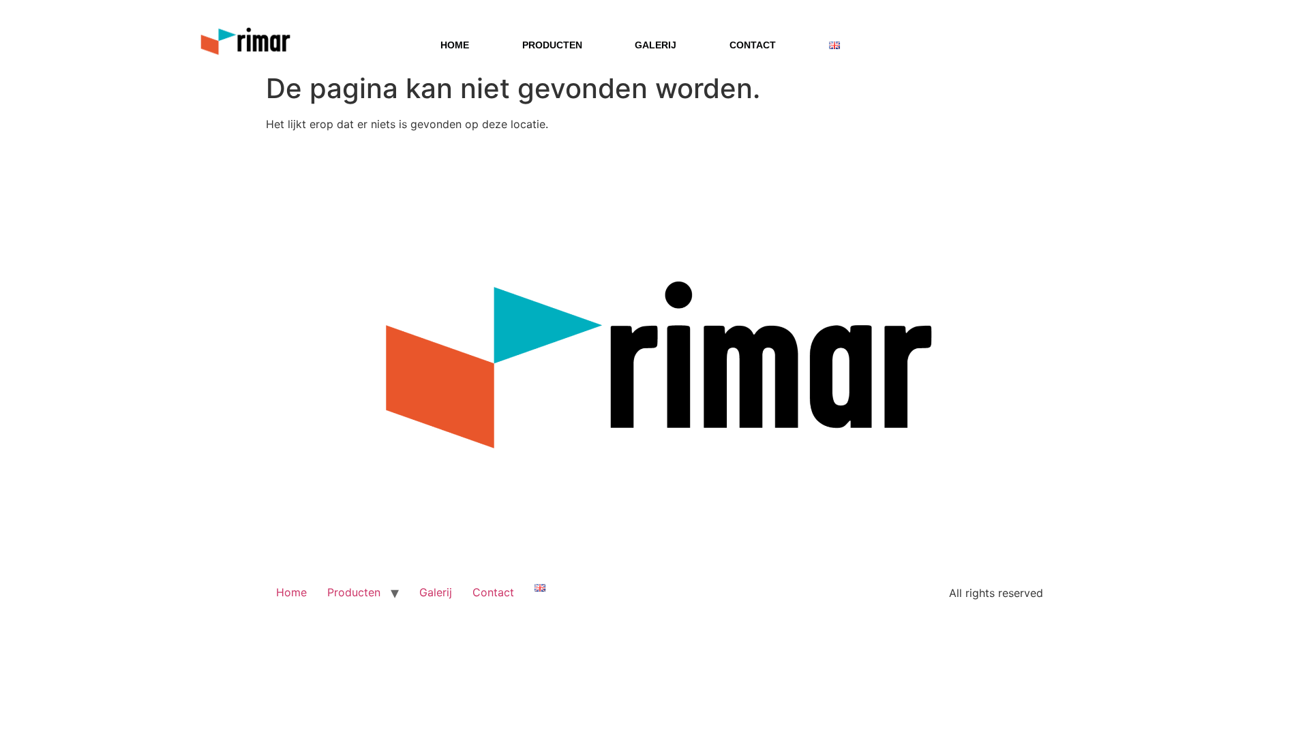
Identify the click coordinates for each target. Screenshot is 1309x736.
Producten (552, 45)
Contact (752, 45)
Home (454, 45)
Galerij (655, 45)
